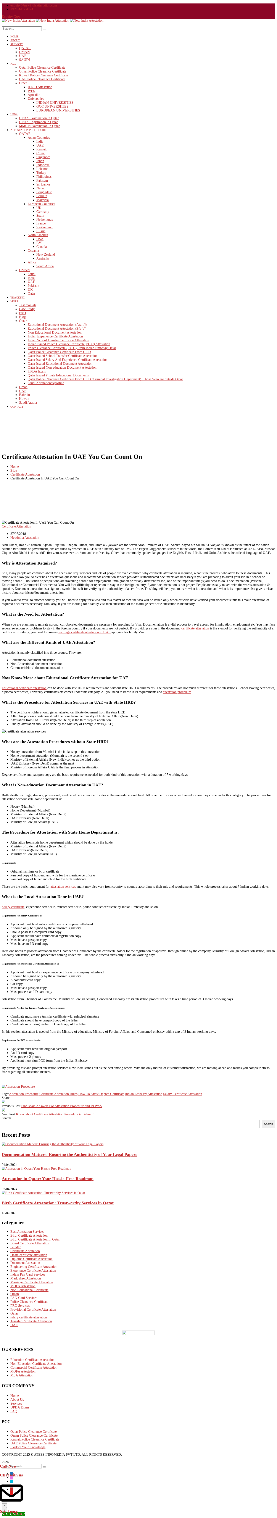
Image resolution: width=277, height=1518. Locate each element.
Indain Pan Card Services (27, 1274)
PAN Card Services (23, 1298)
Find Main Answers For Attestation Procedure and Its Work (61, 1106)
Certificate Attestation (25, 474)
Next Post (8, 1114)
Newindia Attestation (24, 537)
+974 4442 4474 (21, 9)
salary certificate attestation (28, 1317)
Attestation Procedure (24, 1094)
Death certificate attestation (28, 1255)
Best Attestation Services (27, 1231)
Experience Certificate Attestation (33, 1270)
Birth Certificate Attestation (29, 1235)
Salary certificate (13, 907)
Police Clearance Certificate (29, 1301)
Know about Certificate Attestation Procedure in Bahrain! (55, 1114)
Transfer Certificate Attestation (31, 1321)
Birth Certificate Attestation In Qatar (35, 1239)
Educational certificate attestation (24, 688)
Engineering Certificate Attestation (33, 1266)
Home (14, 466)
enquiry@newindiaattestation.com (33, 5)
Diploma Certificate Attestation (31, 1259)
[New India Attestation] (19, 20)
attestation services (63, 886)
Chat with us (11, 1475)
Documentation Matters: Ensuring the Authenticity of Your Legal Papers (69, 1154)
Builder (15, 1247)
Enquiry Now (11, 16)
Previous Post (11, 1106)
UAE (14, 1325)
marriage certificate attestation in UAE (84, 632)
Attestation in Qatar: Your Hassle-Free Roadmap (47, 1178)
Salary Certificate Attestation (182, 1094)
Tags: (5, 1094)
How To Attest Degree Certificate (101, 1094)
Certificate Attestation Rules (58, 1094)
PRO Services (20, 1305)
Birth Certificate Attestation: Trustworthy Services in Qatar (58, 1202)
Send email (9, 1511)
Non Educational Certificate (29, 1290)
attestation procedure (177, 692)
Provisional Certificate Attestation (33, 1309)
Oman (14, 1294)
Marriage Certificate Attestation (31, 1282)
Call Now (8, 1466)
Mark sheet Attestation (25, 1278)
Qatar (14, 1313)
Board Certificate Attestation (29, 1243)
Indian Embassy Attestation (143, 1094)
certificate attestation (195, 628)
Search (6, 1118)
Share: (6, 1098)
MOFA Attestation (22, 1286)
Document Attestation (25, 1263)
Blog (13, 470)
